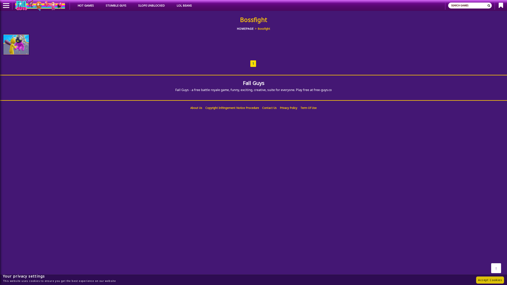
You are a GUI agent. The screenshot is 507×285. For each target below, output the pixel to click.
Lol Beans (184, 5)
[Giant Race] (16, 44)
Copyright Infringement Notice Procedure (232, 108)
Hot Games (86, 5)
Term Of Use (308, 108)
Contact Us (269, 108)
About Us (196, 108)
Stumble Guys (116, 5)
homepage (245, 28)
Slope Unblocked (151, 5)
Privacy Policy (288, 108)
